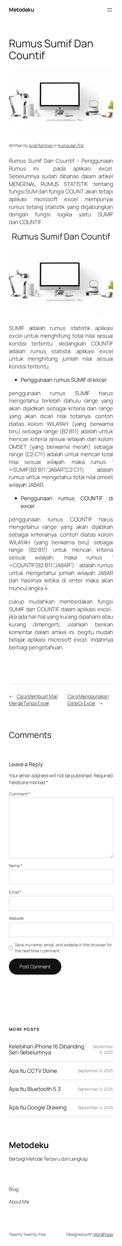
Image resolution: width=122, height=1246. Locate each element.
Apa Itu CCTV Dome (33, 1071)
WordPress (103, 1234)
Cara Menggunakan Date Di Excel (88, 699)
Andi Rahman (41, 145)
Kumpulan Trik (71, 145)
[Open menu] (109, 9)
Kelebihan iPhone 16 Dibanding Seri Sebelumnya (46, 1049)
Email (15, 892)
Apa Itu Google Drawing (38, 1107)
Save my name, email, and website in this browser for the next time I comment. (63, 947)
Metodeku (21, 9)
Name (15, 865)
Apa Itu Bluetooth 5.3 (35, 1089)
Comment (19, 794)
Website (16, 918)
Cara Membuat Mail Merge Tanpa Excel (33, 699)
